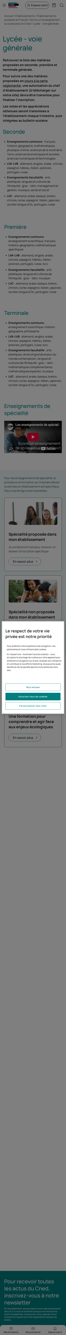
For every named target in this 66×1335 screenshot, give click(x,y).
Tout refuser (33, 687)
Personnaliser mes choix (33, 705)
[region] (33, 667)
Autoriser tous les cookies (33, 696)
